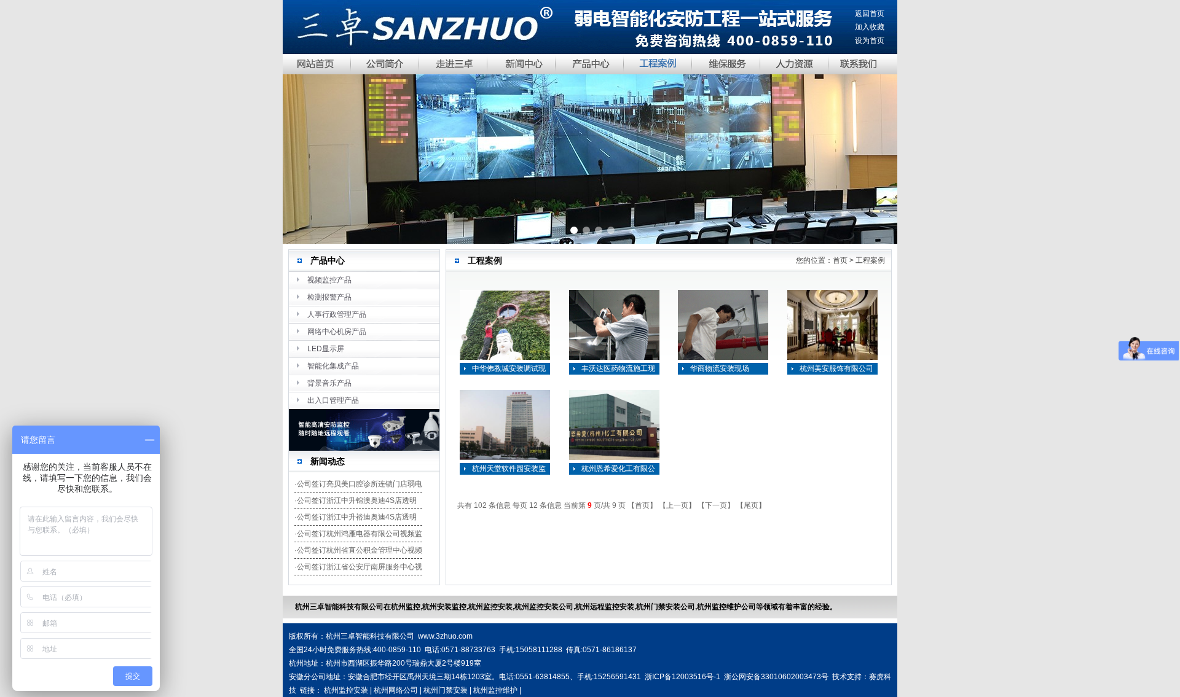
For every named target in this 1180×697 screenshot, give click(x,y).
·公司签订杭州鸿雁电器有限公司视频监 (358, 533)
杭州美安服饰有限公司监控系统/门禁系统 (836, 369)
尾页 (751, 505)
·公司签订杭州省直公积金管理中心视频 (358, 550)
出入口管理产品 (333, 400)
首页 (642, 505)
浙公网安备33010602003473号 (776, 676)
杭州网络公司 (396, 690)
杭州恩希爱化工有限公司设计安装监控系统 (618, 469)
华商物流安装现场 (719, 368)
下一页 (716, 505)
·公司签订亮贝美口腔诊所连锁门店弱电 (358, 484)
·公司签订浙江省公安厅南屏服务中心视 (358, 567)
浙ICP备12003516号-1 (682, 676)
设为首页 (869, 40)
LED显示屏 (325, 349)
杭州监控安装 (346, 690)
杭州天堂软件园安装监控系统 (509, 469)
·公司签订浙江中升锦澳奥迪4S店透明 (355, 500)
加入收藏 (869, 27)
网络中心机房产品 (336, 331)
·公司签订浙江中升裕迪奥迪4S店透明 (355, 517)
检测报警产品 (329, 297)
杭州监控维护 (495, 690)
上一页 (677, 505)
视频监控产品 (329, 280)
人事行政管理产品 (336, 314)
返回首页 (869, 13)
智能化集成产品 (333, 366)
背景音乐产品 (329, 383)
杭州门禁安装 (445, 690)
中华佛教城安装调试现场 (509, 369)
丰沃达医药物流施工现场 (618, 369)
